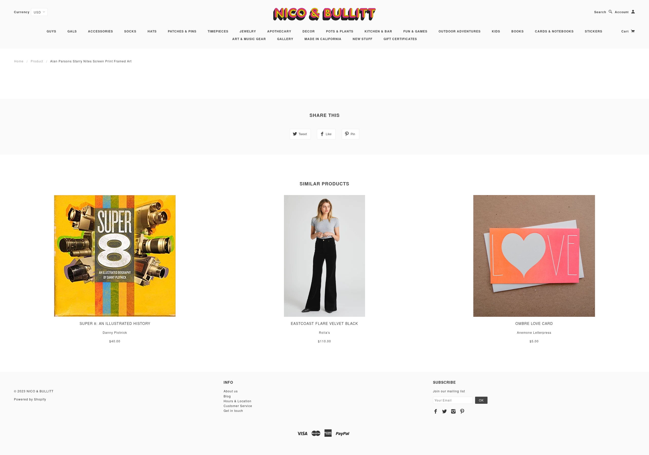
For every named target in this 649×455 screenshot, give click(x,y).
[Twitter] (444, 411)
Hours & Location (237, 401)
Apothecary (279, 31)
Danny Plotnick (115, 332)
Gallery (285, 39)
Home (19, 61)
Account (622, 12)
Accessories (100, 31)
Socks (130, 31)
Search (600, 12)
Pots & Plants (339, 31)
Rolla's (324, 332)
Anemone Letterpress (534, 332)
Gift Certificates (400, 39)
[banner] (324, 14)
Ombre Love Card (534, 323)
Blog (227, 396)
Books (517, 31)
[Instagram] (453, 411)
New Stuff (362, 39)
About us (231, 391)
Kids (496, 31)
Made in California (322, 39)
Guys (51, 31)
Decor (308, 31)
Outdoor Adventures (460, 31)
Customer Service (238, 406)
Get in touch (233, 410)
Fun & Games (415, 31)
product (37, 61)
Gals (72, 31)
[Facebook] (435, 411)
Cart (625, 31)
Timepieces (218, 31)
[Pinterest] (462, 411)
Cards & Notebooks (554, 31)
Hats (152, 31)
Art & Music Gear (249, 39)
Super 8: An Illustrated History (115, 323)
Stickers (593, 31)
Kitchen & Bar (378, 31)
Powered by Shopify (30, 399)
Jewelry (248, 31)
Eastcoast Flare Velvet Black (324, 323)
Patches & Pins (182, 31)
